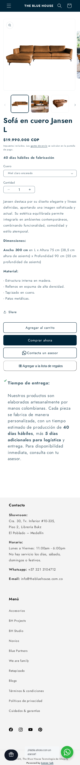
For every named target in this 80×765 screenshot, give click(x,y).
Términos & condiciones (26, 691)
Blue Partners (18, 651)
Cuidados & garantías (24, 711)
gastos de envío (39, 145)
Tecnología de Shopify (55, 759)
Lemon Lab (47, 763)
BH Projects (17, 620)
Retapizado (17, 670)
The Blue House (32, 759)
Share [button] (12, 312)
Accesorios (17, 610)
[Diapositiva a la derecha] (75, 105)
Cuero (7, 166)
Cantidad (9, 182)
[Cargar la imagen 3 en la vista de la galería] (40, 104)
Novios (14, 641)
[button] (9, 6)
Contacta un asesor (42, 353)
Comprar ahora (40, 340)
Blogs (13, 680)
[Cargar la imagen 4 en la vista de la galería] (60, 104)
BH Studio (16, 631)
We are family (19, 660)
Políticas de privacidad (25, 701)
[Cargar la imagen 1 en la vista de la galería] (20, 104)
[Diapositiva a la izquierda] (5, 105)
